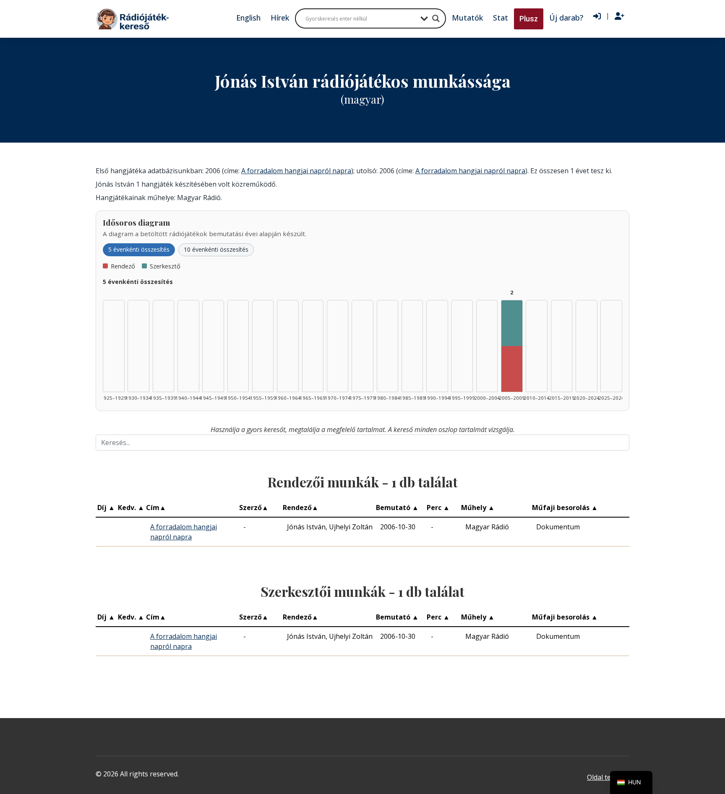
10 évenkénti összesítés (216, 249)
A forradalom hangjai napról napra (296, 170)
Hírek (280, 18)
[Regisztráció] (619, 16)
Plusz (528, 18)
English (248, 18)
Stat (500, 18)
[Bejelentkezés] (597, 16)
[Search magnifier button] (436, 18)
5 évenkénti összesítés (139, 249)
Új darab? (566, 18)
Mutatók (467, 18)
